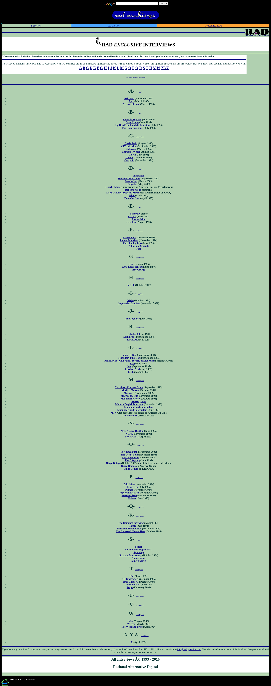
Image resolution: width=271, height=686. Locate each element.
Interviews (36, 25)
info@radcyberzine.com (189, 649)
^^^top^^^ (140, 92)
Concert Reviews (213, 25)
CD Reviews (114, 25)
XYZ (165, 68)
